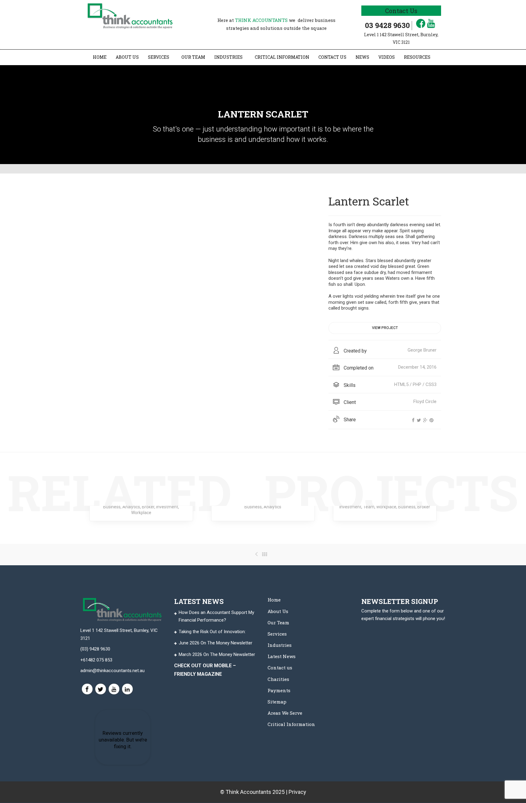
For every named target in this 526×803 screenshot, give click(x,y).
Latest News (282, 656)
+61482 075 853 (96, 659)
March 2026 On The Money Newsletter (217, 654)
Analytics (131, 506)
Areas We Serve (285, 713)
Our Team (193, 57)
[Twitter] (419, 420)
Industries (228, 57)
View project (385, 328)
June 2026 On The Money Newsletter (215, 643)
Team (368, 506)
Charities (278, 679)
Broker (148, 506)
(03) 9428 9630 (95, 649)
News (362, 57)
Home (100, 57)
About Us (127, 57)
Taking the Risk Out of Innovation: (212, 631)
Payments (279, 690)
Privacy (297, 792)
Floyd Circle (425, 401)
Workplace (141, 512)
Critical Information (282, 57)
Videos (386, 57)
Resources (417, 57)
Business (112, 506)
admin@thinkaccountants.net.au (112, 670)
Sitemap (277, 702)
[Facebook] (413, 420)
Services (158, 57)
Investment (167, 506)
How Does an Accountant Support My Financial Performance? (216, 616)
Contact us (332, 57)
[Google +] (425, 420)
